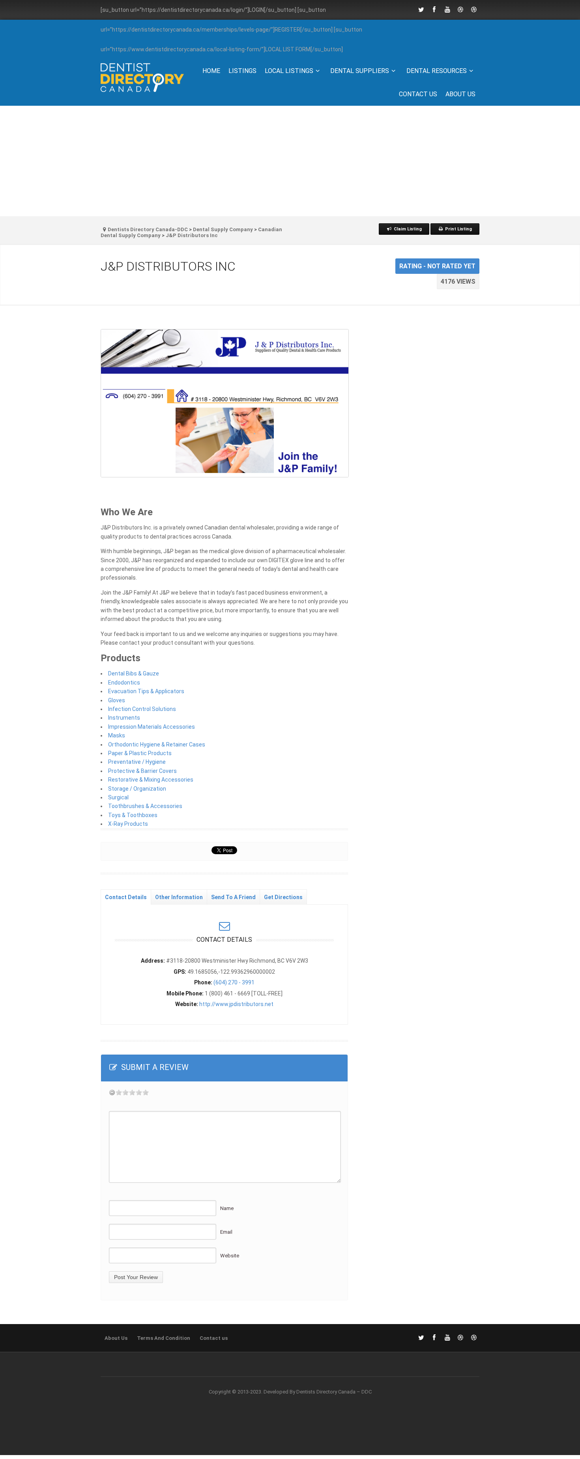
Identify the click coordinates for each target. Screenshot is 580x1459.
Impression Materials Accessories (151, 727)
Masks (116, 735)
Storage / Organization (137, 789)
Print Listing (458, 229)
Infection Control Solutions (142, 709)
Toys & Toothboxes (132, 815)
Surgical (118, 797)
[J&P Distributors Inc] (224, 403)
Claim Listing (407, 229)
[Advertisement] (290, 161)
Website (229, 1256)
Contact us (418, 94)
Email (226, 1232)
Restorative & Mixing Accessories (150, 779)
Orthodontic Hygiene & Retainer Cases (156, 744)
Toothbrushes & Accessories (145, 806)
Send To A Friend (233, 897)
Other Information (179, 897)
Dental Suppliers (359, 71)
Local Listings (289, 71)
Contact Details (126, 897)
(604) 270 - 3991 (233, 982)
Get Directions (283, 897)
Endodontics (124, 682)
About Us (460, 94)
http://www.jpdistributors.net (236, 1004)
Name (227, 1208)
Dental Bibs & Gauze (133, 673)
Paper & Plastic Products (140, 753)
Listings (242, 71)
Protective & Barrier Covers (142, 771)
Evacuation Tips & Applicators (146, 691)
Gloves (116, 700)
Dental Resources (436, 71)
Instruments (124, 718)
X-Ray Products (128, 824)
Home (211, 71)
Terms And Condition (163, 1338)
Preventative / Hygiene (137, 762)
